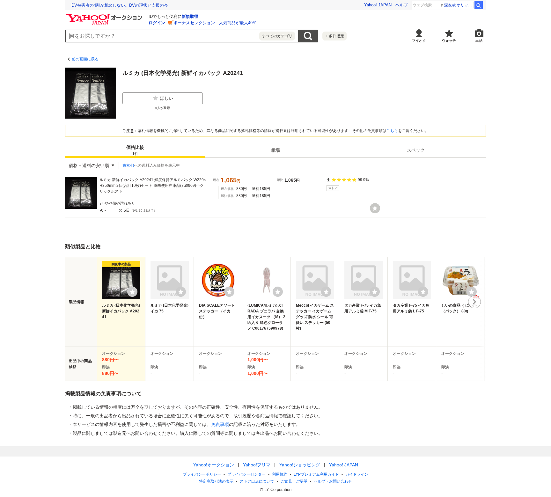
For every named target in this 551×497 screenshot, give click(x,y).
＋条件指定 (334, 36)
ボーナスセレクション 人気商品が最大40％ (215, 22)
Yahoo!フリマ (256, 464)
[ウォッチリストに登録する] (132, 292)
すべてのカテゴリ (277, 36)
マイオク (419, 40)
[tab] (135, 150)
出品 (478, 40)
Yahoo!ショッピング (299, 464)
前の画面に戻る (85, 59)
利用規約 (279, 474)
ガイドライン (356, 474)
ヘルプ (401, 5)
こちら (392, 130)
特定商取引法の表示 (216, 481)
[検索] (478, 5)
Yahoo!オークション (213, 464)
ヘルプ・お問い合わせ (333, 481)
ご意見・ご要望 (294, 481)
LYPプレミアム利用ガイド (316, 474)
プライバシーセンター (246, 474)
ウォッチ (449, 40)
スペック (416, 150)
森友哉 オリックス (459, 5)
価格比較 (135, 150)
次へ (474, 302)
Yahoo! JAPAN (378, 5)
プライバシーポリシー (202, 474)
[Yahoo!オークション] (105, 15)
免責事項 (220, 424)
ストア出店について (257, 481)
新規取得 (190, 16)
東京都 (128, 165)
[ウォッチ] (375, 208)
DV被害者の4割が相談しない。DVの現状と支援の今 (119, 5)
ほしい (166, 98)
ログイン (157, 22)
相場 (275, 150)
